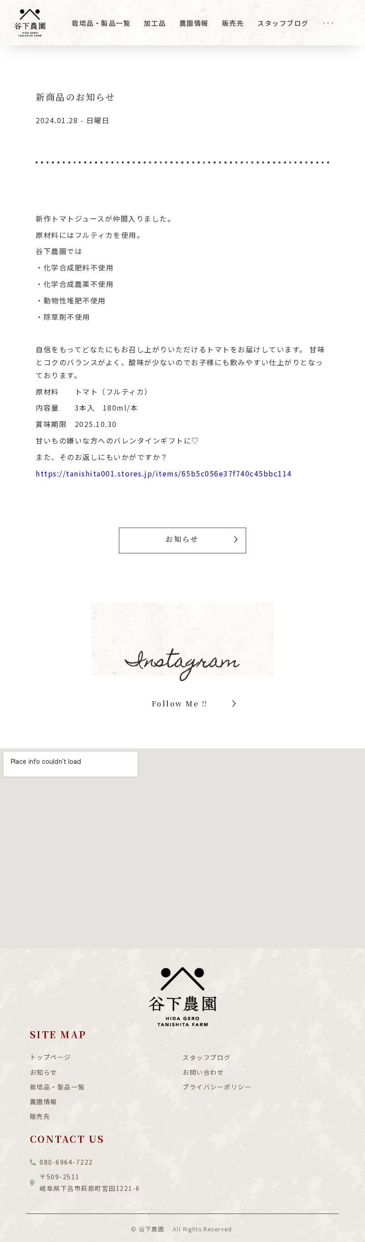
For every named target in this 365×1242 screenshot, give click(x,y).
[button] (182, 540)
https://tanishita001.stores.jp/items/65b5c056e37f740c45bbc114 (164, 473)
